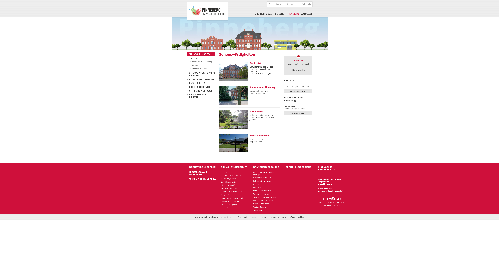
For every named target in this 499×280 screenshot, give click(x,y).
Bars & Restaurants (228, 182)
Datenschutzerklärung (270, 217)
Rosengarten (195, 65)
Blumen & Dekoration (229, 188)
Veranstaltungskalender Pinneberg (202, 74)
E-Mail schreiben (325, 189)
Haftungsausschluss (296, 217)
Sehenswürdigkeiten (199, 54)
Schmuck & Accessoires (262, 191)
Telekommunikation (261, 194)
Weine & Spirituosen (261, 203)
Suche (270, 4)
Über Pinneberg (197, 83)
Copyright (284, 217)
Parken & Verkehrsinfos (201, 79)
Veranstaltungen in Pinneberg (297, 86)
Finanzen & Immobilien (230, 201)
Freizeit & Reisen (227, 208)
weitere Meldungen (298, 91)
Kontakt (290, 4)
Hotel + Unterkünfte (199, 87)
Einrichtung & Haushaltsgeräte (232, 198)
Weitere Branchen (260, 207)
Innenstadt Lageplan (202, 167)
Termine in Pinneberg (202, 179)
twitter (304, 4)
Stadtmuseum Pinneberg (201, 62)
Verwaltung (257, 210)
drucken (309, 4)
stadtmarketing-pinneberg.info (330, 191)
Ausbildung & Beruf (228, 178)
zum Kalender (298, 113)
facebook (298, 4)
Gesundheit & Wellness (262, 178)
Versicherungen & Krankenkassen (266, 197)
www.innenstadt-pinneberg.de (206, 217)
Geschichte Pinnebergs (200, 90)
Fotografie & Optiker (229, 204)
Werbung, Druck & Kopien (263, 200)
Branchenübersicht (234, 167)
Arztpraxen (225, 172)
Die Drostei (195, 58)
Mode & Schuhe (259, 187)
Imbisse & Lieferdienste (262, 181)
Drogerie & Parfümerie (229, 195)
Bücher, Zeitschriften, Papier (231, 191)
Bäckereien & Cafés (228, 185)
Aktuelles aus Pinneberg (198, 173)
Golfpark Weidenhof (198, 69)
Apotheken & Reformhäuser (231, 175)
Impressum (256, 217)
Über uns (279, 4)
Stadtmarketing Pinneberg (197, 95)
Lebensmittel (258, 184)
